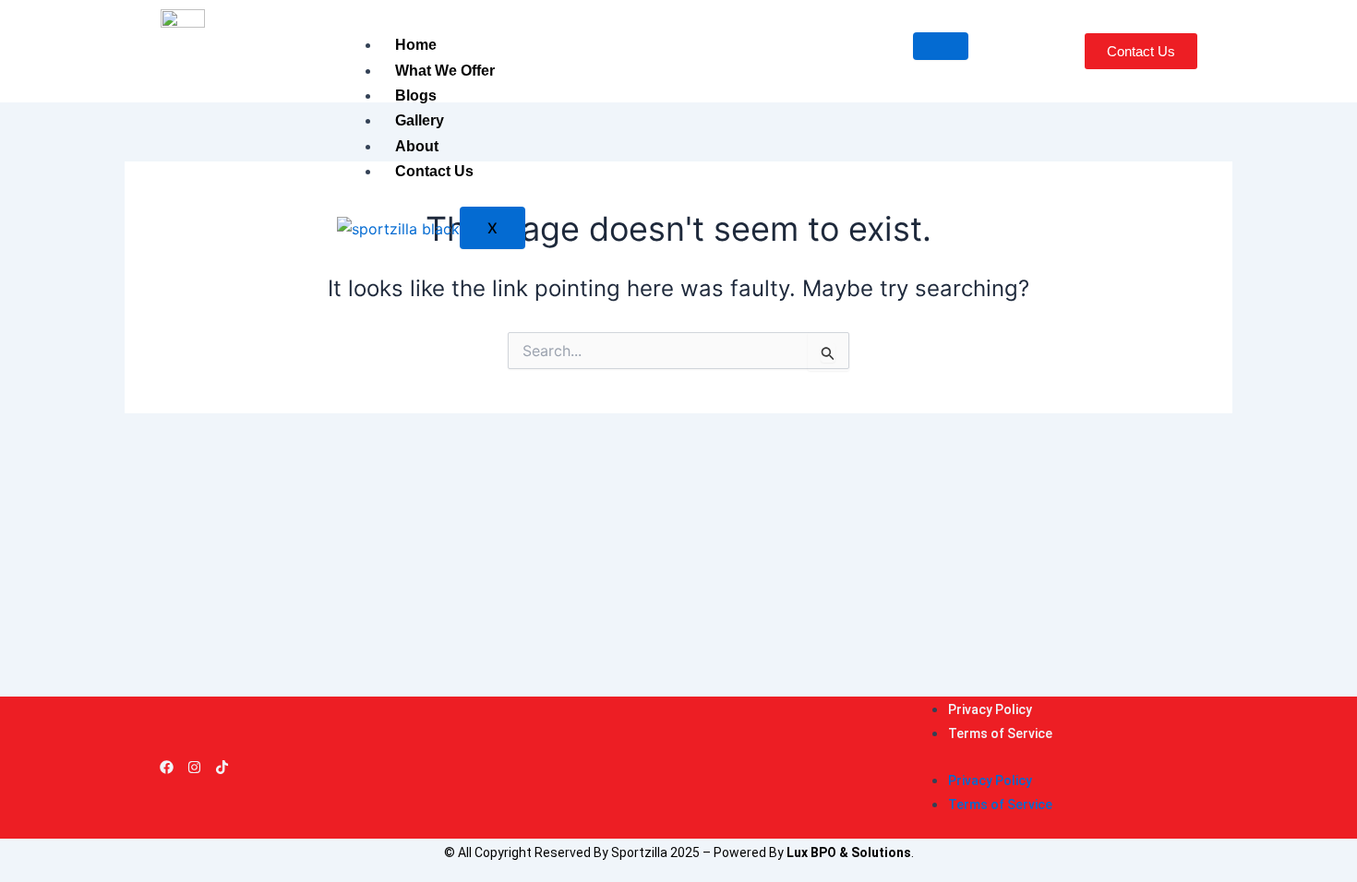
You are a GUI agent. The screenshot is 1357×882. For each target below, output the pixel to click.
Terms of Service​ (1000, 733)
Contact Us (434, 171)
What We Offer (445, 70)
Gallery (419, 120)
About (416, 146)
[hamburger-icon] (940, 46)
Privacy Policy (990, 709)
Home (416, 45)
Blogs (416, 95)
